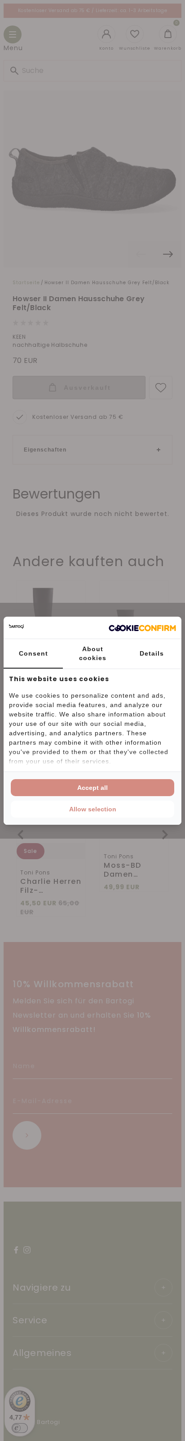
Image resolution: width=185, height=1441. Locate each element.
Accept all (92, 787)
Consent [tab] (33, 653)
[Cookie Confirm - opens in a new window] (142, 627)
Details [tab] (152, 653)
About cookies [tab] (92, 653)
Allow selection (92, 809)
